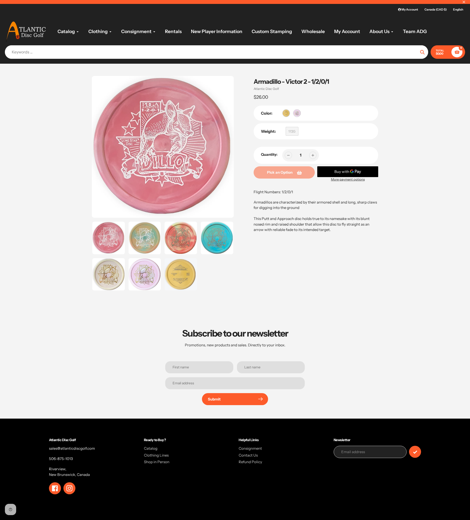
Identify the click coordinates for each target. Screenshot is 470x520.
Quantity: (269, 154)
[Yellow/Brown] (286, 113)
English (458, 9)
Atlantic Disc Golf (266, 89)
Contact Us (248, 455)
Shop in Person (156, 462)
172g (291, 131)
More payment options (348, 179)
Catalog (150, 448)
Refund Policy (250, 462)
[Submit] (415, 452)
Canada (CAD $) (435, 9)
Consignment (250, 448)
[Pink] (297, 113)
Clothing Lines (156, 455)
